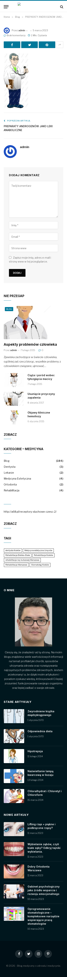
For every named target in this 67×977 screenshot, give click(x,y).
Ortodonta (10, 484)
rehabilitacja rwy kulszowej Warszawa (22, 560)
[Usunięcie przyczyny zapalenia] (14, 399)
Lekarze (9, 472)
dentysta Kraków (12, 550)
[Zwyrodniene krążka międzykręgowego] (14, 716)
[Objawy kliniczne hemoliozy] (14, 417)
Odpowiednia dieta (40, 731)
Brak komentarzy (16, 35)
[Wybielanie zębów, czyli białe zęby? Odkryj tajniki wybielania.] (14, 849)
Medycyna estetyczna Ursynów (38, 550)
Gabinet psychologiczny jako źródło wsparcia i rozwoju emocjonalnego (44, 890)
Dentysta (9, 466)
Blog (9, 309)
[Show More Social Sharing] (59, 44)
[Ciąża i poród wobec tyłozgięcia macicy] (14, 380)
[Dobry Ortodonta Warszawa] (14, 871)
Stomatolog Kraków (40, 565)
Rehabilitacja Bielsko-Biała (17, 555)
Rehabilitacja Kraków (43, 555)
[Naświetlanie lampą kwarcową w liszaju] (14, 776)
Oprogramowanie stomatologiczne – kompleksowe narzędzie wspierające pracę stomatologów (43, 916)
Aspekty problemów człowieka (30, 344)
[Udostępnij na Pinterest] (47, 44)
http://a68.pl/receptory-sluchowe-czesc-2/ (30, 511)
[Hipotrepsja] (14, 756)
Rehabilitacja (11, 490)
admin (21, 30)
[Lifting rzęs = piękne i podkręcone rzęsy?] (14, 829)
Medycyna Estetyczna (17, 478)
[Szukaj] (61, 7)
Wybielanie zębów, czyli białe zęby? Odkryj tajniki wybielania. (44, 848)
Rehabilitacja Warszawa (16, 565)
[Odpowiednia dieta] (14, 736)
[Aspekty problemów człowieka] (33, 322)
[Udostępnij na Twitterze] (29, 44)
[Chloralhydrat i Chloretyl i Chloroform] (14, 796)
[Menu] (6, 7)
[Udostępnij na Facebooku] (12, 44)
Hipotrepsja (35, 751)
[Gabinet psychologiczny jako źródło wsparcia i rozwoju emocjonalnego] (14, 891)
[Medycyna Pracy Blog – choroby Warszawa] (33, 7)
